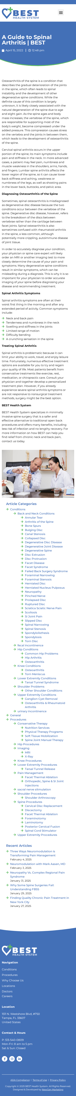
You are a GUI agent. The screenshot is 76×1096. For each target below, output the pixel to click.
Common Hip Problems (41, 653)
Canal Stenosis (35, 534)
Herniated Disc (35, 583)
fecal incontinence (30, 645)
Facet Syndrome (36, 567)
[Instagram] (12, 1059)
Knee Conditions (29, 666)
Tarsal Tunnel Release (40, 769)
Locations (8, 986)
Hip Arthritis (33, 657)
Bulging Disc (34, 530)
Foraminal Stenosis (38, 579)
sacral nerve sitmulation (34, 789)
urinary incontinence (32, 711)
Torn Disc (31, 641)
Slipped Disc (33, 620)
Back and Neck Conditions (36, 513)
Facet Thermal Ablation (41, 777)
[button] (61, 12)
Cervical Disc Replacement (43, 806)
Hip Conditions (28, 649)
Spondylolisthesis (37, 633)
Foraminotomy (35, 818)
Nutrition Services (37, 727)
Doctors (7, 991)
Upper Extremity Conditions (37, 694)
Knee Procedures (30, 760)
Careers (7, 996)
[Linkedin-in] (19, 1059)
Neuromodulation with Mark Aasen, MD (37, 864)
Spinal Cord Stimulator (40, 830)
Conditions (17, 509)
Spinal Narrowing (37, 624)
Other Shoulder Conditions (43, 690)
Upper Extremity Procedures (37, 835)
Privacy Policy (58, 1080)
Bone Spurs (33, 525)
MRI (27, 752)
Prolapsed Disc (35, 600)
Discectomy (33, 810)
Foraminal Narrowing (40, 575)
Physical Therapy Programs (44, 731)
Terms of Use (40, 1080)
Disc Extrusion (35, 554)
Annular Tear (34, 517)
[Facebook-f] (4, 1059)
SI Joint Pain (33, 616)
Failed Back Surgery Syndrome (46, 571)
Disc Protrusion (36, 558)
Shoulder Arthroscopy (40, 797)
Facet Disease (34, 563)
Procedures (18, 719)
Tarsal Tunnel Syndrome (42, 682)
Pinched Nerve (35, 596)
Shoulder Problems (31, 686)
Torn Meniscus (35, 674)
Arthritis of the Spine (39, 521)
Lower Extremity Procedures (37, 764)
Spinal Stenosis (35, 629)
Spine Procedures (30, 802)
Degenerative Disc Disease (43, 542)
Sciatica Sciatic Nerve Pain (43, 608)
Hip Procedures (28, 744)
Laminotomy (34, 822)
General (15, 715)
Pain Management (30, 773)
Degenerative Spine (38, 550)
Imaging (23, 748)
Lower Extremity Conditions (37, 678)
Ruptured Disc (35, 604)
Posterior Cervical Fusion (42, 826)
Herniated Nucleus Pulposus (45, 587)
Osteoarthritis (34, 662)
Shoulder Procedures (32, 793)
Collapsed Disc (35, 538)
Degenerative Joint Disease (44, 546)
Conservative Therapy (32, 723)
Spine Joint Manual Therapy (44, 740)
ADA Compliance (20, 1080)
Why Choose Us (12, 980)
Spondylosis (33, 637)
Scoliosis (31, 612)
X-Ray (29, 756)
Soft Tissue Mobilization (41, 736)
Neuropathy (33, 591)
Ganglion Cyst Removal (41, 699)
